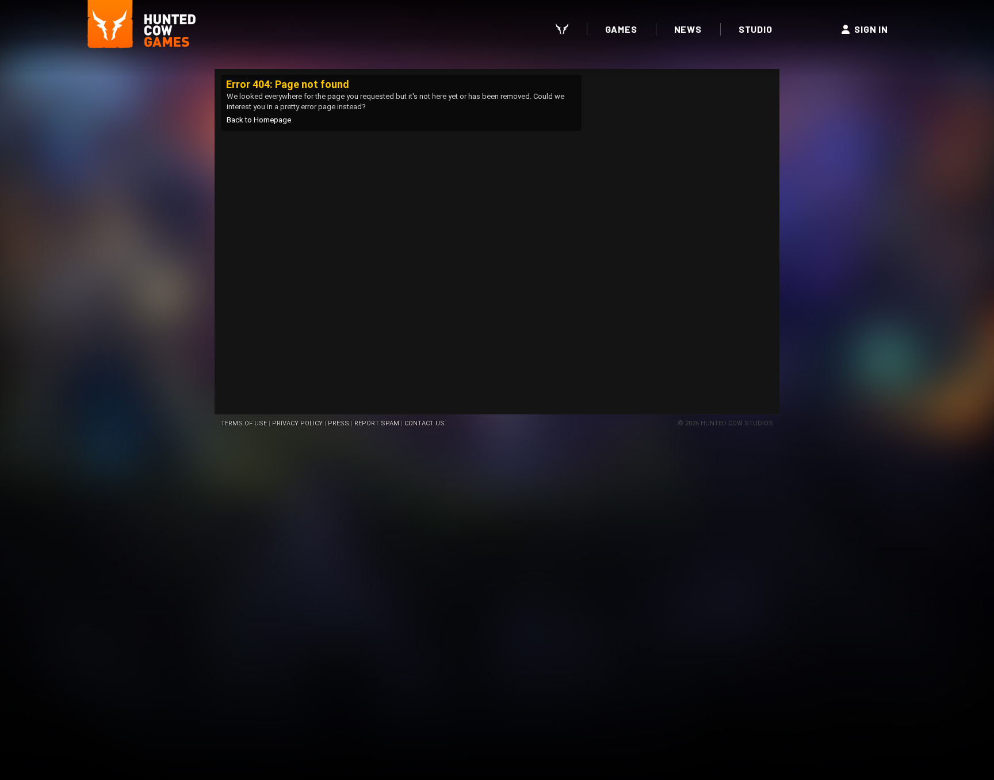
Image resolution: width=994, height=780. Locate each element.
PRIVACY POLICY (297, 423)
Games (621, 29)
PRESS (338, 423)
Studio (756, 29)
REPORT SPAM (376, 423)
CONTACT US (424, 423)
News (688, 29)
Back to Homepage (259, 120)
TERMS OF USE (244, 423)
